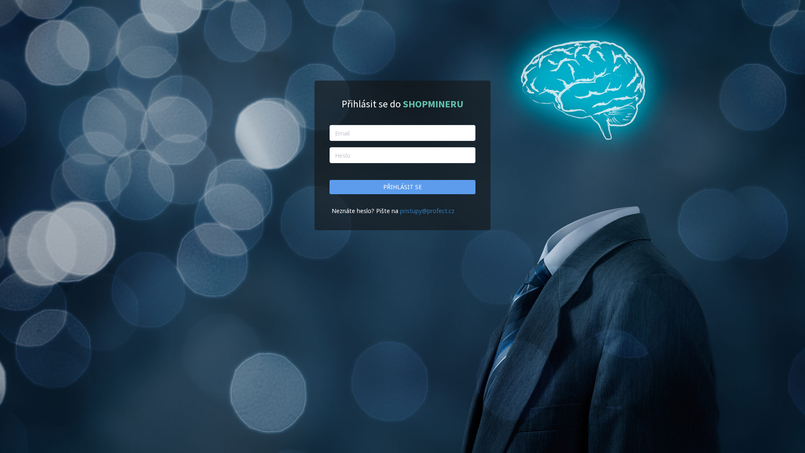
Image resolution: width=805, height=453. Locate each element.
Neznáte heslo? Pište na (366, 211)
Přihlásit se (402, 187)
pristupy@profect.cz (427, 211)
